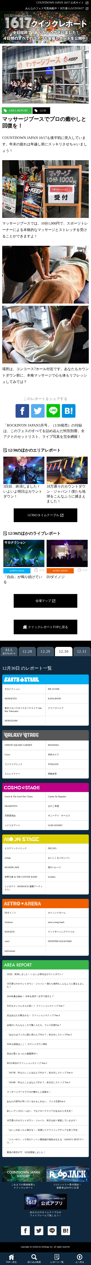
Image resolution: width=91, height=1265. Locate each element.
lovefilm (51, 877)
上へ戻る (79, 1262)
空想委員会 (10, 815)
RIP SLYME (53, 689)
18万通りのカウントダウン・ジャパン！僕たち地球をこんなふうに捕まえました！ (45, 985)
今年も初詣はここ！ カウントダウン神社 (27, 1044)
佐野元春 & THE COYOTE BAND (21, 877)
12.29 (45, 651)
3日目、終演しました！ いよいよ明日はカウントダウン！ (35, 974)
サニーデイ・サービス (59, 815)
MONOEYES (11, 698)
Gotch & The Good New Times (19, 796)
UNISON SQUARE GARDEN (18, 745)
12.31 (82, 651)
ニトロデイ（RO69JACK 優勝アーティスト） (24, 888)
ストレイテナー (12, 774)
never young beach (56, 922)
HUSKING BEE (12, 867)
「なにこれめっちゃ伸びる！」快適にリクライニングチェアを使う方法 (42, 1130)
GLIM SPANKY (55, 825)
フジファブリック (13, 764)
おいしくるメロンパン (59, 858)
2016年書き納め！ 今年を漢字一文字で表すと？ (30, 996)
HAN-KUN (10, 931)
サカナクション (12, 689)
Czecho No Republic (57, 796)
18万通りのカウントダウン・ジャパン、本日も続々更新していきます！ (42, 1120)
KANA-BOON (54, 698)
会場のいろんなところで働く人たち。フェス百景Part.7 (34, 1025)
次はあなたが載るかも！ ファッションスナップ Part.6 (33, 1015)
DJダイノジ (10, 912)
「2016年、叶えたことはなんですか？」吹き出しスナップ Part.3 (38, 1082)
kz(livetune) (10, 951)
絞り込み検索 (34, 1262)
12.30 (64, 651)
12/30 (43, 110)
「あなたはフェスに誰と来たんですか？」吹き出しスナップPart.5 (39, 1034)
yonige (8, 858)
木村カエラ (53, 754)
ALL (9, 651)
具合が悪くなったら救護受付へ (22, 1053)
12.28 (27, 651)
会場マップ (43, 600)
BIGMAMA (53, 745)
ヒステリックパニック (16, 848)
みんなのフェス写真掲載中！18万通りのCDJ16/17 (54, 8)
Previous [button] (5, 472)
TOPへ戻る (11, 1262)
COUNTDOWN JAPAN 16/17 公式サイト (60, 2)
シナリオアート (12, 825)
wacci (7, 941)
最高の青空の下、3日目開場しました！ (26, 1152)
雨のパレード (54, 867)
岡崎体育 (52, 774)
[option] (24, 478)
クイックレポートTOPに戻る (48, 627)
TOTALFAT (53, 764)
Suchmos (9, 922)
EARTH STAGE (17, 570)
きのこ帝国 (53, 806)
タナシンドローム (57, 912)
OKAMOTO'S (11, 806)
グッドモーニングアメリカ (61, 931)
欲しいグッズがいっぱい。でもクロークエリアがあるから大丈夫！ (40, 1111)
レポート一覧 (57, 1262)
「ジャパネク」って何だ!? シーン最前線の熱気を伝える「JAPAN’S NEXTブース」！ (45, 1141)
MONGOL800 (11, 720)
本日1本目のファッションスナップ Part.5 (27, 1063)
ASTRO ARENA (60, 570)
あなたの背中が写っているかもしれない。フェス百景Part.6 (36, 1101)
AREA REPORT (18, 110)
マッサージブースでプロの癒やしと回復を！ (29, 1092)
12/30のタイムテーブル (43, 515)
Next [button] (84, 472)
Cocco (7, 754)
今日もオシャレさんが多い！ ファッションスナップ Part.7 (35, 1006)
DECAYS (52, 848)
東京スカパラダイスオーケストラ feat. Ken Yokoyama (23, 709)
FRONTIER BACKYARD (60, 941)
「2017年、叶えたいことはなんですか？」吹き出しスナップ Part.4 (39, 1072)
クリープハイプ (55, 708)
